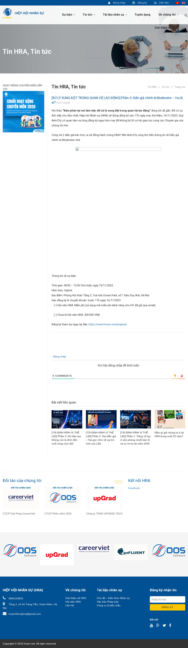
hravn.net (29, 643)
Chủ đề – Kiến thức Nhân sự (113, 598)
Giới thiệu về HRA (166, 27)
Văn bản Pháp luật (107, 601)
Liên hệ (69, 605)
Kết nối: (154, 619)
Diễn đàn (164, 2)
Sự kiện (67, 14)
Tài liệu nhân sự (114, 14)
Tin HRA (15, 51)
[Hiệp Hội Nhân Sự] (23, 13)
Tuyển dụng (142, 14)
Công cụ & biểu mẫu (108, 605)
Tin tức (88, 14)
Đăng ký (142, 2)
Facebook (134, 488)
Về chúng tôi (167, 14)
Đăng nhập (118, 2)
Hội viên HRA (73, 601)
